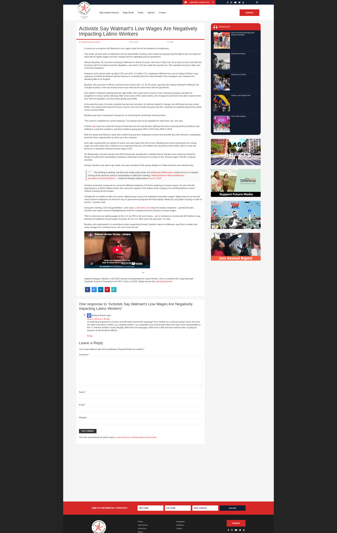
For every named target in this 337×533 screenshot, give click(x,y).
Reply (90, 336)
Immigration (180, 522)
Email (82, 405)
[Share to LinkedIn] (100, 291)
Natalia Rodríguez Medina (91, 42)
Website (83, 417)
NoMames (180, 525)
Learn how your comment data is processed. (136, 437)
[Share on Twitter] (94, 291)
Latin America (143, 525)
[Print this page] (114, 291)
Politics (140, 522)
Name (82, 392)
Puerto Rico (142, 528)
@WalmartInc (167, 172)
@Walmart (155, 172)
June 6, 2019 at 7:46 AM (98, 319)
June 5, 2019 (155, 178)
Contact (162, 12)
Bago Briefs (128, 12)
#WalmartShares (159, 175)
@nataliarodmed (164, 281)
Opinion (151, 12)
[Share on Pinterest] (107, 291)
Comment (84, 355)
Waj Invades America (109, 12)
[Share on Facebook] (87, 291)
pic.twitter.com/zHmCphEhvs (101, 178)
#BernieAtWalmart (175, 175)
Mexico (140, 532)
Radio (140, 12)
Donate (249, 13)
